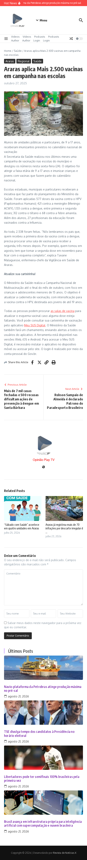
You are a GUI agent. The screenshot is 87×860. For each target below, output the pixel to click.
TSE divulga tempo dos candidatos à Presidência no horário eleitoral (39, 733)
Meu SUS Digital (34, 325)
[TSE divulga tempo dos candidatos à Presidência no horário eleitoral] (43, 712)
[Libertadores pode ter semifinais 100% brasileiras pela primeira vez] (43, 758)
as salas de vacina (62, 311)
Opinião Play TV (43, 460)
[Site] (43, 467)
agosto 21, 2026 (18, 696)
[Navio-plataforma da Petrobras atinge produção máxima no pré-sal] (43, 668)
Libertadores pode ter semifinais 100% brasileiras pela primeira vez (41, 779)
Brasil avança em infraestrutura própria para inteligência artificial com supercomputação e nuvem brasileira (43, 823)
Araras (9, 61)
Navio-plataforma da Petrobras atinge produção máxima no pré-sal (42, 689)
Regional (24, 61)
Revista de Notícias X (64, 852)
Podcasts (39, 36)
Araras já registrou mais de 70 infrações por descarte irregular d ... (64, 528)
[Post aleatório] (71, 38)
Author (15, 40)
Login (36, 40)
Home (7, 50)
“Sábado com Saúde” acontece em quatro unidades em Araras (21, 526)
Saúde (18, 50)
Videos (15, 36)
